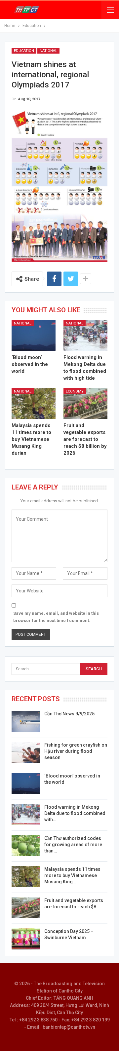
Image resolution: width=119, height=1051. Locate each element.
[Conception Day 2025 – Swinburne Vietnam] (26, 938)
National (48, 51)
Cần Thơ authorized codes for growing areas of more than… (73, 844)
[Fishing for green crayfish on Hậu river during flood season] (26, 752)
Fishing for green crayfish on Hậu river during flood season (75, 751)
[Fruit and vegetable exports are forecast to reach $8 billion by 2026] (85, 403)
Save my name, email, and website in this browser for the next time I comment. (56, 617)
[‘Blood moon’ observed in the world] (34, 335)
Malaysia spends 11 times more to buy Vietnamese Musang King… (72, 875)
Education (24, 51)
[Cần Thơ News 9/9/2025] (26, 721)
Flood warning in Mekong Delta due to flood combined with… (74, 813)
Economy (75, 391)
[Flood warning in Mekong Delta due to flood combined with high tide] (85, 335)
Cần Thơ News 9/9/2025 (69, 713)
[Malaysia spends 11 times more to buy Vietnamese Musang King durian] (34, 403)
